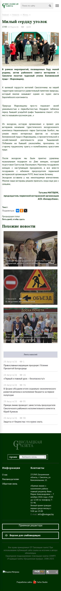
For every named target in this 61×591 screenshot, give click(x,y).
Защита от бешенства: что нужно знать (23, 421)
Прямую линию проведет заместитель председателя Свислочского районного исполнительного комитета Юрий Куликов (29, 408)
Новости (15, 14)
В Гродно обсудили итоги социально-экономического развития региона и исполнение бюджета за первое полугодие (30, 391)
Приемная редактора (30, 525)
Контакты (37, 467)
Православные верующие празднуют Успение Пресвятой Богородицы (26, 367)
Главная (5, 14)
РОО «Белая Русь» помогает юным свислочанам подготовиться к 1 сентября (30, 338)
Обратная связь (9, 483)
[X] (25, 210)
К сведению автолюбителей (20, 301)
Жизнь (25, 14)
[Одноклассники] (21, 210)
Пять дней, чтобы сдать (13, 219)
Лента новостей (30, 354)
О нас (5, 474)
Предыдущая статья (11, 216)
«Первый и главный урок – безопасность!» (24, 378)
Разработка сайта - (25, 582)
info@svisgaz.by (46, 514)
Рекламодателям (10, 479)
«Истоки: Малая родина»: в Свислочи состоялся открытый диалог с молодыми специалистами (30, 262)
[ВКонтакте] (17, 210)
